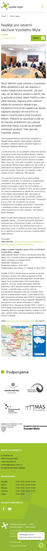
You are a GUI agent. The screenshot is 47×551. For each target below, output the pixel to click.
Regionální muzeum (35, 427)
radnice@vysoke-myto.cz (11, 465)
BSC (20, 542)
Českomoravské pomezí (12, 408)
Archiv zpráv (15, 16)
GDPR (31, 524)
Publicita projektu (16, 527)
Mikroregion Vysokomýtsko (12, 388)
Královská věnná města (35, 388)
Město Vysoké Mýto (12, 6)
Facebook (3, 508)
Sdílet (36, 38)
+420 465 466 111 (8, 462)
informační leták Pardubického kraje (20, 321)
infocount (22, 546)
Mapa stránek (30, 527)
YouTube (9, 508)
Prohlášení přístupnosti (18, 524)
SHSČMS (12, 427)
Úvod (3, 16)
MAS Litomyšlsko (35, 408)
